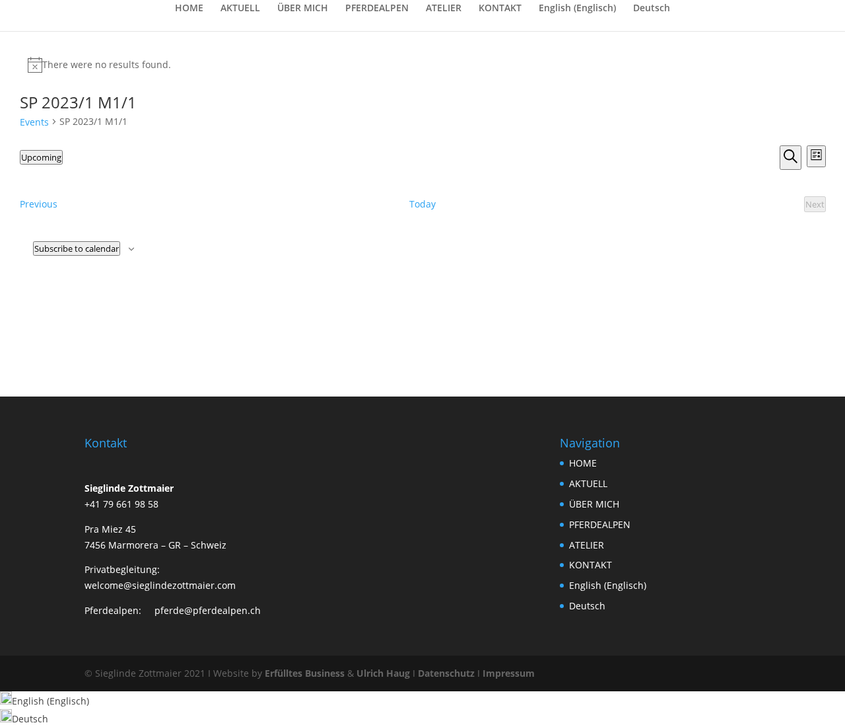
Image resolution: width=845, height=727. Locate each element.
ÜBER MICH (302, 8)
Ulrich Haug (383, 673)
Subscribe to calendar (76, 248)
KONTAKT (500, 8)
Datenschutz (446, 673)
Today (422, 204)
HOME (189, 8)
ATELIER (443, 8)
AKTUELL (240, 8)
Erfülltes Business (305, 673)
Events (34, 122)
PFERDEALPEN (377, 8)
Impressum (509, 673)
